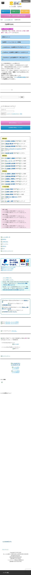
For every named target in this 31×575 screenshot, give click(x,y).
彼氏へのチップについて (6, 270)
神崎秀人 (13, 178)
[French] (3, 88)
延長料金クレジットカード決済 (8, 267)
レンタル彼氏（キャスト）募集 (10, 469)
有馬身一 (13, 181)
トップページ (6, 396)
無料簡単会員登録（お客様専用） (10, 492)
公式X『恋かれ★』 (8, 446)
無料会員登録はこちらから (15, 122)
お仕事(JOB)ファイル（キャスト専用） (11, 488)
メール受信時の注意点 (8, 467)
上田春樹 (13, 168)
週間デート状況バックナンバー (10, 514)
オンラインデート (7, 519)
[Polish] (6, 88)
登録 (21, 113)
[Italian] (5, 88)
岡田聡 (11, 194)
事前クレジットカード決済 (7, 268)
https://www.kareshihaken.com (8, 384)
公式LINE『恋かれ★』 (9, 449)
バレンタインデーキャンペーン (10, 528)
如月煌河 (13, 184)
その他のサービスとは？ (9, 407)
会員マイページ (5, 11)
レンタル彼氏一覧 (7, 411)
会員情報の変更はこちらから (15, 127)
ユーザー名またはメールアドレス (8, 106)
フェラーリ (19, 148)
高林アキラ (14, 197)
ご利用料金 (5, 422)
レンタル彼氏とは (7, 398)
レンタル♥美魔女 (6, 538)
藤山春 (11, 143)
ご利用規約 (5, 459)
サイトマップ (5, 549)
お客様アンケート (7, 525)
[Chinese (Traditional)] (10, 88)
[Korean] (11, 88)
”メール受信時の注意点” (20, 77)
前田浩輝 (13, 166)
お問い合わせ (6, 475)
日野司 (11, 191)
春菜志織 (13, 146)
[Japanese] (13, 88)
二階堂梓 (13, 173)
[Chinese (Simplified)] (8, 88)
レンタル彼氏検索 (7, 414)
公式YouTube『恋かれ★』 (10, 441)
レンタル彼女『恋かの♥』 (8, 536)
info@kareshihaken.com (6, 387)
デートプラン (6, 419)
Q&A (4, 424)
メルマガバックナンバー (8, 502)
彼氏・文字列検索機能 (9, 433)
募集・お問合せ (25, 11)
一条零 (11, 201)
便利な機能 (5, 427)
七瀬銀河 (13, 158)
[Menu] (3, 3)
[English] (1, 88)
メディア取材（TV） (7, 277)
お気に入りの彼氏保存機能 (10, 435)
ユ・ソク (13, 160)
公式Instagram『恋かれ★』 (10, 444)
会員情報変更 (7, 497)
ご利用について (15, 11)
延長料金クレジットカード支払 (10, 483)
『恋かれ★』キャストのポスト (12, 323)
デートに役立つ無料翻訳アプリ (11, 438)
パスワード (3, 109)
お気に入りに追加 (6, 29)
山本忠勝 (13, 163)
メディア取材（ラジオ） (8, 279)
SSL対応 (5, 464)
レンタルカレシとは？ (9, 401)
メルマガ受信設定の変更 (9, 504)
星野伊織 (13, 176)
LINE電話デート (6, 522)
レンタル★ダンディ (7, 541)
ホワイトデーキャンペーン (9, 530)
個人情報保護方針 (7, 461)
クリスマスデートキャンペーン (10, 533)
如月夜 (11, 153)
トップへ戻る (6, 572)
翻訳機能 (6, 430)
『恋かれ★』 (14, 330)
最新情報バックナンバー (8, 511)
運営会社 (5, 478)
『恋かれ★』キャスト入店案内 (12, 322)
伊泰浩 (11, 189)
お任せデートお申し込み (8, 517)
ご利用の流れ (6, 416)
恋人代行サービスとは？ (9, 404)
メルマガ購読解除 (8, 507)
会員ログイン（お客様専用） (10, 495)
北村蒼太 (13, 141)
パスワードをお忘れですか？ (13, 113)
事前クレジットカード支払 (9, 480)
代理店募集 (5, 472)
